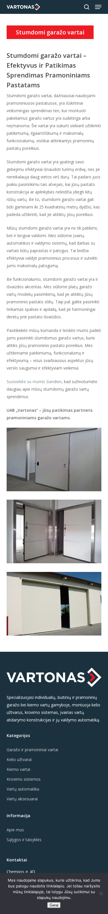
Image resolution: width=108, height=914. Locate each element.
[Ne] (101, 893)
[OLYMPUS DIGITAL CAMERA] (55, 605)
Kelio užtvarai (19, 759)
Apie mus (15, 829)
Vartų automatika (23, 789)
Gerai (54, 905)
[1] (55, 461)
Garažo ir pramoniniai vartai (32, 749)
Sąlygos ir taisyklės (24, 839)
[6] (55, 533)
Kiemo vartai (18, 769)
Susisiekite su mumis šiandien (34, 381)
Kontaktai (17, 860)
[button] (98, 7)
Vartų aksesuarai (22, 799)
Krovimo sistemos (24, 779)
